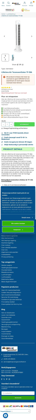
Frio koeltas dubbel (8, 302)
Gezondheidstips (7, 338)
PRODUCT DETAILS (12, 149)
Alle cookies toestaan (18, 223)
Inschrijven (18, 397)
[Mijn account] (24, 2)
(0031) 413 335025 (9, 359)
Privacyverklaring (7, 257)
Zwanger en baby (7, 336)
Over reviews (5, 245)
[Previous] (4, 36)
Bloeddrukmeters (7, 272)
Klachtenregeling (7, 243)
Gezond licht (5, 320)
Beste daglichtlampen (9, 282)
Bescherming (6, 327)
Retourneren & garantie (9, 236)
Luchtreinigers (6, 275)
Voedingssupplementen (9, 267)
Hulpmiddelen (6, 331)
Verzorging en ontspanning (10, 324)
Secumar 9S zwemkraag (9, 297)
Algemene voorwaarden (9, 252)
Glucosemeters (6, 270)
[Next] (31, 36)
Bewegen (4, 329)
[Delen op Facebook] (18, 65)
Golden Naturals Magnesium (11, 292)
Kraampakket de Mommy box (11, 304)
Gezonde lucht (6, 317)
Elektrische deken (7, 279)
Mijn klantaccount (7, 238)
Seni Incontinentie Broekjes (10, 295)
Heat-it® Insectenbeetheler (10, 290)
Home (3, 14)
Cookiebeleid (5, 254)
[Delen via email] (22, 65)
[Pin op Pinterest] (20, 65)
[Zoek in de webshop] (8, 2)
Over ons (4, 250)
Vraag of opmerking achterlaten (15, 128)
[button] (31, 2)
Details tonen (26, 217)
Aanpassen (17, 229)
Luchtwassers (6, 277)
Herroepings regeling (8, 240)
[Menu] (3, 2)
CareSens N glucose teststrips (11, 299)
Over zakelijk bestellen (9, 247)
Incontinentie (6, 334)
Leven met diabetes (8, 315)
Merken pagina (6, 265)
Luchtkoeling (11, 14)
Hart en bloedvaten (8, 313)
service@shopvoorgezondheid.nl (15, 362)
